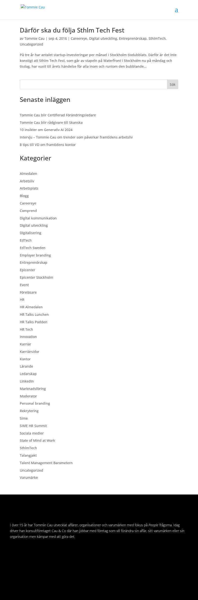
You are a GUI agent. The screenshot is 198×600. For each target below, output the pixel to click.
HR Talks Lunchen (34, 314)
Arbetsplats (29, 188)
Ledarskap (28, 373)
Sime (24, 418)
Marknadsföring (33, 388)
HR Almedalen (31, 307)
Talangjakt (28, 455)
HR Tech (26, 329)
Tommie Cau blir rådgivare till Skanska (51, 122)
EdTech (26, 240)
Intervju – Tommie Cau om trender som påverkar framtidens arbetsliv (76, 137)
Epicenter (27, 270)
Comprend (28, 210)
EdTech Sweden (32, 247)
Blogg (24, 195)
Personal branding (35, 403)
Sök (173, 84)
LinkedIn (27, 381)
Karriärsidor (29, 351)
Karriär (25, 344)
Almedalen (28, 173)
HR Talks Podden (33, 322)
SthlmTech (157, 38)
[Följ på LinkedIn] (14, 550)
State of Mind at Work (37, 440)
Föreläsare (28, 292)
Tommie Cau (34, 38)
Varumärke (29, 477)
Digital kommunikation (38, 218)
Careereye (79, 38)
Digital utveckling (103, 38)
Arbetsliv (27, 181)
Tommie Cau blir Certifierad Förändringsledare (58, 115)
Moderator (28, 396)
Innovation (28, 336)
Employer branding (35, 255)
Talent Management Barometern (46, 463)
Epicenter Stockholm (36, 277)
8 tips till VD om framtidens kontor (48, 144)
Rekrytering (29, 411)
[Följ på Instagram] (23, 550)
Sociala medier (32, 433)
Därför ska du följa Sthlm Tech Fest (72, 30)
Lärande (26, 366)
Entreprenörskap (133, 38)
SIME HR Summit (33, 425)
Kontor (25, 359)
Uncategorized (31, 44)
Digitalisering (30, 233)
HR (22, 299)
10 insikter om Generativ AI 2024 (46, 129)
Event (24, 285)
